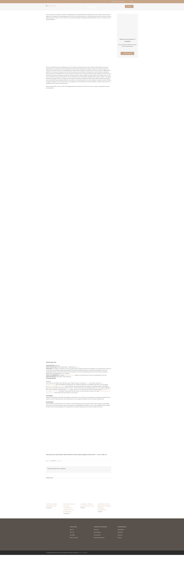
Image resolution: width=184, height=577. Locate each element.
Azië (61, 460)
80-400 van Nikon (55, 391)
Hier (96, 454)
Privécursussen (97, 535)
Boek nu (72, 529)
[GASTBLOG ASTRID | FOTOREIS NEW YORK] (87, 492)
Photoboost (120, 532)
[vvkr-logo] (60, 537)
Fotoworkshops (97, 532)
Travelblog (72, 535)
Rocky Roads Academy (99, 537)
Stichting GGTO (81, 552)
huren (68, 389)
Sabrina (48, 460)
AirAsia (78, 367)
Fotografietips (121, 529)
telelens (87, 383)
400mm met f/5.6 (61, 386)
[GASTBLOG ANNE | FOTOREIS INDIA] (53, 492)
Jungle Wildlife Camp (69, 375)
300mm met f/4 (50, 386)
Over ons (72, 532)
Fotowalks (120, 535)
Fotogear (120, 537)
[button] (135, 6)
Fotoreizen (96, 529)
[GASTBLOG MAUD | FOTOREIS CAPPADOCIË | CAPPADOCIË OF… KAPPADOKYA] (70, 492)
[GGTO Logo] (49, 537)
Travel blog (58, 460)
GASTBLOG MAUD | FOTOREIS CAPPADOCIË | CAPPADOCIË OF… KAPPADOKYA (69, 508)
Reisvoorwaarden (74, 537)
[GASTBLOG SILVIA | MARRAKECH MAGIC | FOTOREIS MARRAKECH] (104, 492)
